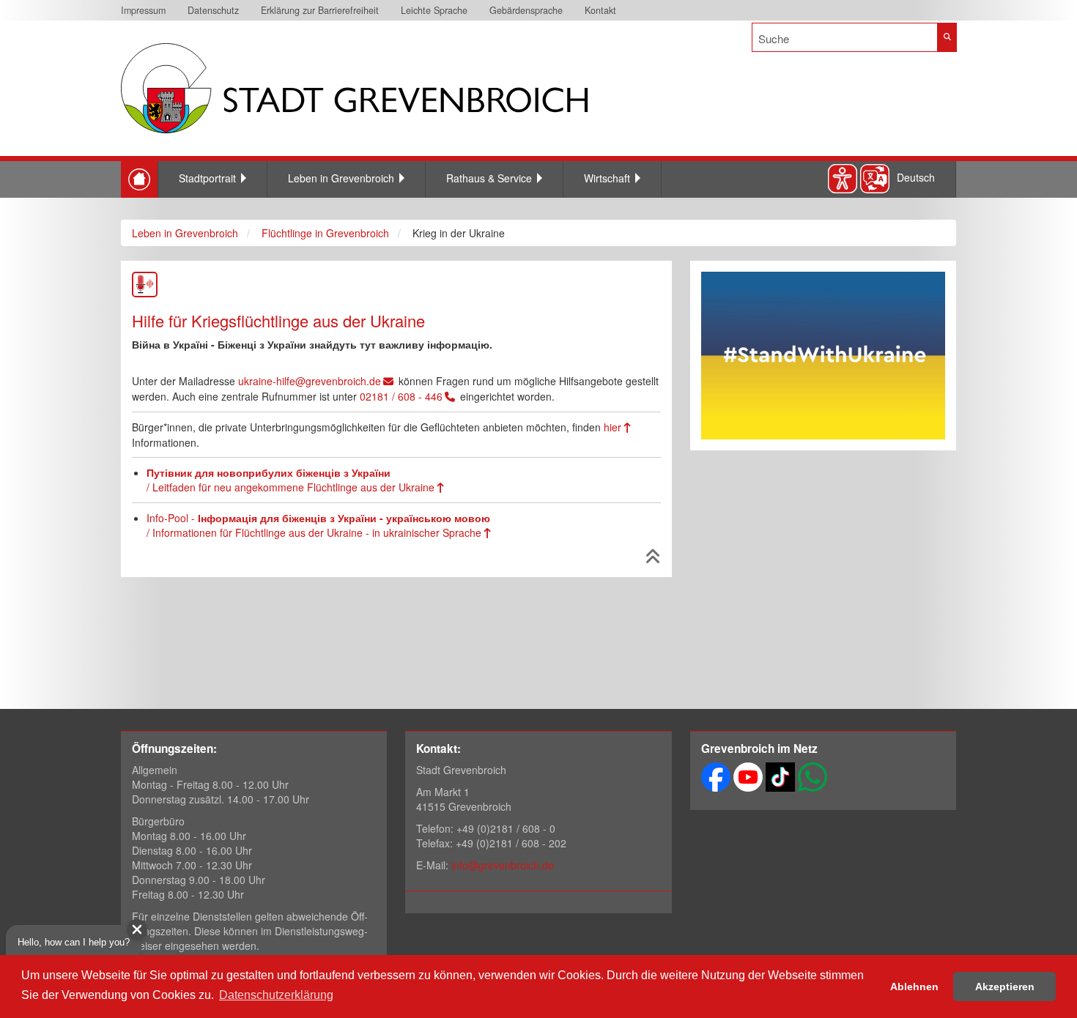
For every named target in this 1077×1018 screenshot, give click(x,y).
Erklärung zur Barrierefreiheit (320, 10)
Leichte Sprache (434, 10)
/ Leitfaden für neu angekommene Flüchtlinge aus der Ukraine (290, 479)
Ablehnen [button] (914, 986)
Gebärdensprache (526, 10)
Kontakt (600, 10)
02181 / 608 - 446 (401, 396)
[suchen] (947, 37)
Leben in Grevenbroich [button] (341, 178)
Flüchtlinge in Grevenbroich (325, 233)
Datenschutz (213, 10)
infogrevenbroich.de (502, 865)
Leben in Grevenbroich (185, 233)
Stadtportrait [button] (207, 178)
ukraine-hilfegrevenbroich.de (309, 381)
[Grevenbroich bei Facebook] (715, 775)
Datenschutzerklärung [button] (276, 995)
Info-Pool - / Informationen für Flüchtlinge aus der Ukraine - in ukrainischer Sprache (318, 525)
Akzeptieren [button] (1005, 986)
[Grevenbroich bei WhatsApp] (812, 775)
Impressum (143, 10)
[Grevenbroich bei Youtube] (748, 775)
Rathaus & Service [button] (489, 178)
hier (612, 427)
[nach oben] (653, 558)
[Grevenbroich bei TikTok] (780, 775)
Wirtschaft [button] (607, 178)
